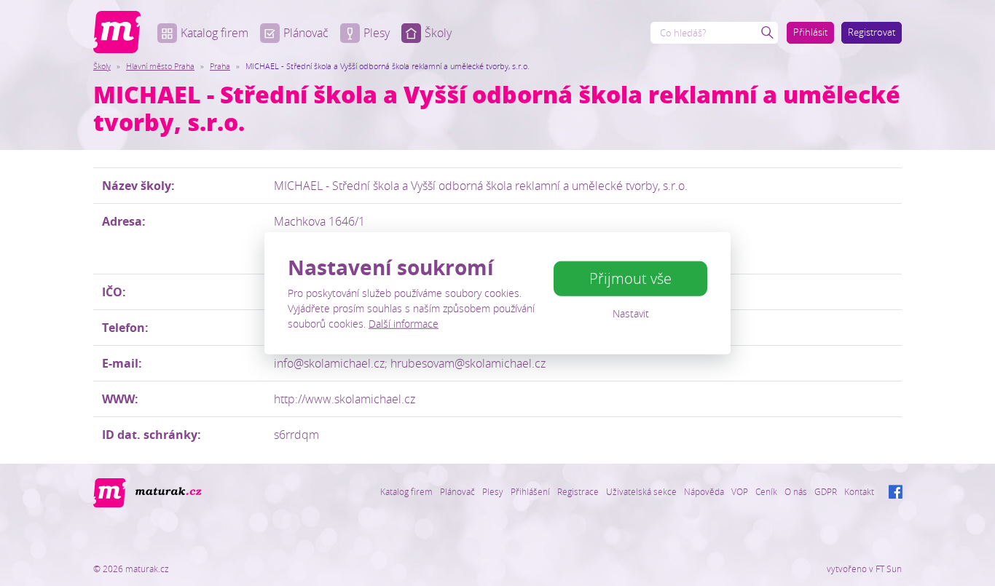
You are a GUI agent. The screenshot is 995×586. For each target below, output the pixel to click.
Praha (220, 65)
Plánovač (306, 33)
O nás (795, 491)
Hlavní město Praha (160, 65)
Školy (438, 33)
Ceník (766, 491)
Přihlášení (530, 491)
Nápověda (704, 491)
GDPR (825, 491)
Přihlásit (810, 32)
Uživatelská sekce (641, 491)
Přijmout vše (630, 278)
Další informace (403, 323)
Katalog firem (214, 33)
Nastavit (631, 313)
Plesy (376, 33)
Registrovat (871, 32)
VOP (739, 491)
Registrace (578, 491)
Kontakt (859, 491)
